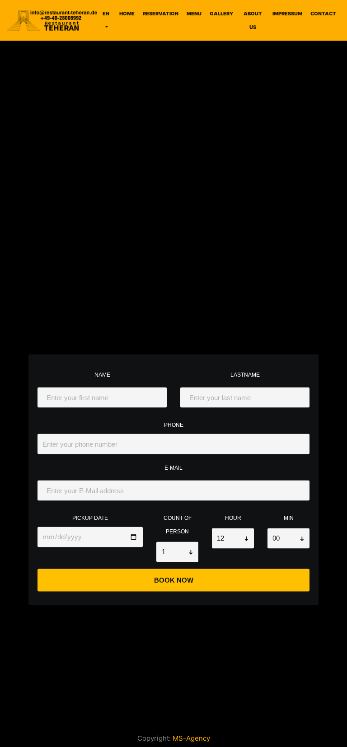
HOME (127, 13)
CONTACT (323, 13)
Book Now (173, 580)
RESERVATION (160, 13)
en (106, 13)
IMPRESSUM (287, 13)
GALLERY (221, 13)
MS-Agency (191, 738)
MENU (194, 13)
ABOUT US (253, 20)
